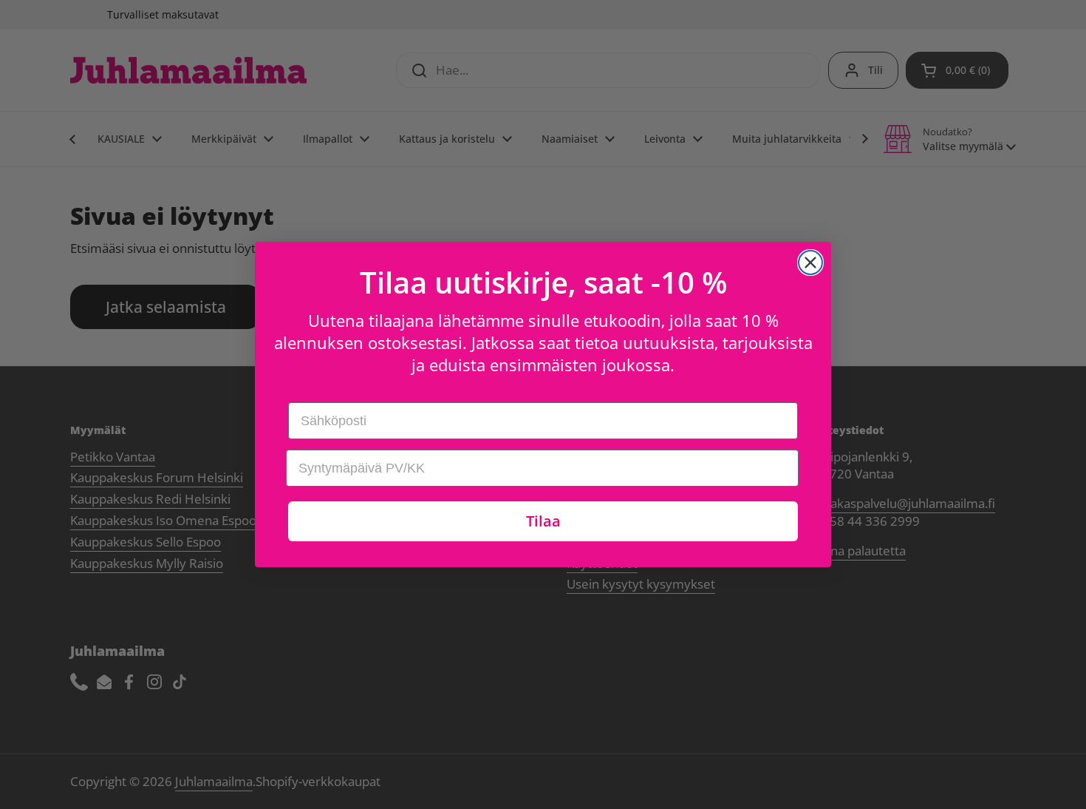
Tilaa (543, 521)
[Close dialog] (810, 262)
